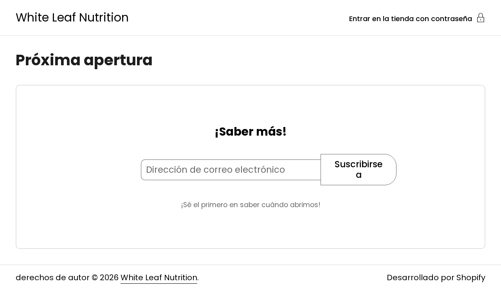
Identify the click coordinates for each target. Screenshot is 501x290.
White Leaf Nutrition (72, 17)
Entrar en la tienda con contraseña (410, 18)
